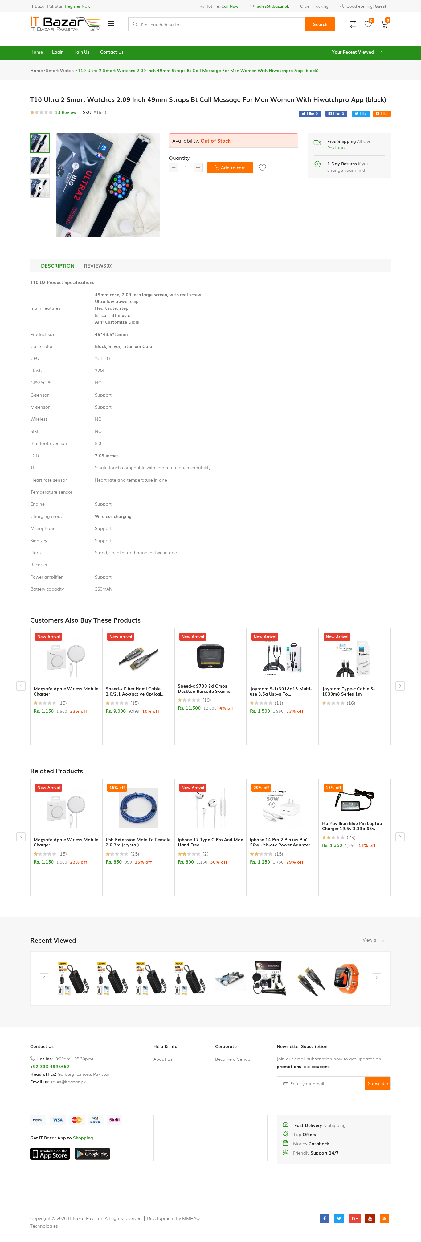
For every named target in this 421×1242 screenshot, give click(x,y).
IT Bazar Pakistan (46, 6)
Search (320, 24)
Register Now (77, 6)
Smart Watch (60, 70)
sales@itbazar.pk (68, 1082)
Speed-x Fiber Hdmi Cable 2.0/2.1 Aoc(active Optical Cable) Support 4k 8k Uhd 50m (138, 691)
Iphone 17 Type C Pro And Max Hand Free (210, 842)
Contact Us (112, 52)
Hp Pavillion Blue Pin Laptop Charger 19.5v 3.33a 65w (352, 826)
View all (371, 940)
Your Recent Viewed (353, 52)
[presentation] (21, 686)
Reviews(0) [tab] (98, 265)
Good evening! (365, 6)
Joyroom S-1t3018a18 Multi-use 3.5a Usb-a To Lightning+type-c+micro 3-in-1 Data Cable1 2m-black (281, 691)
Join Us (81, 52)
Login (57, 52)
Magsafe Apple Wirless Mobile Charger (66, 691)
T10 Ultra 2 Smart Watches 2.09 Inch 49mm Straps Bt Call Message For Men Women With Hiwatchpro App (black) (198, 70)
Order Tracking (314, 6)
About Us (163, 1059)
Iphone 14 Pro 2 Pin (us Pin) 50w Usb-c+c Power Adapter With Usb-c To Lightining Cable (282, 842)
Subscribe (378, 1083)
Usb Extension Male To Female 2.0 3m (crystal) (138, 842)
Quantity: (180, 157)
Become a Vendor (233, 1059)
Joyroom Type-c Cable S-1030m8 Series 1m (348, 691)
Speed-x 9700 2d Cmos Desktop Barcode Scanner (205, 688)
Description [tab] (58, 265)
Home (36, 52)
